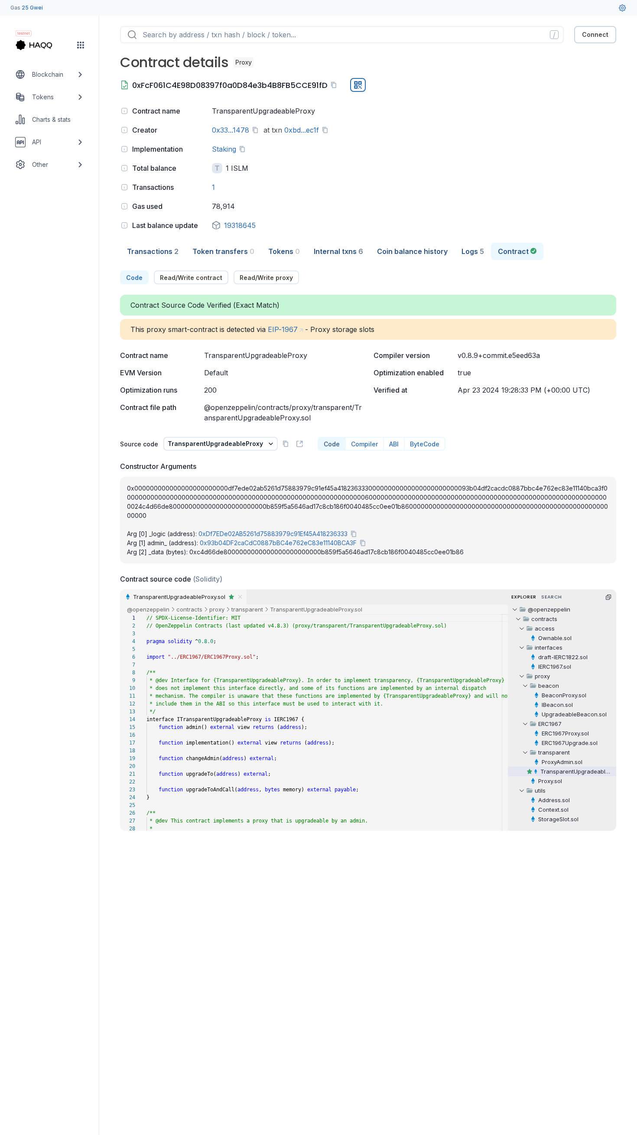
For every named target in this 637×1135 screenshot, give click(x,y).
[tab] (152, 251)
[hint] (124, 111)
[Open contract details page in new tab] (299, 443)
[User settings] (622, 7)
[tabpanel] (368, 550)
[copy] (335, 85)
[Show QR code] (358, 85)
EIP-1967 (283, 329)
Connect (595, 34)
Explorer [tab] (523, 596)
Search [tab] (551, 596)
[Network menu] (80, 45)
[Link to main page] (42, 45)
